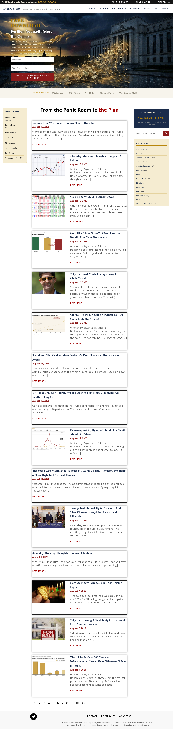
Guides (146, 8)
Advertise (125, 716)
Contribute (108, 716)
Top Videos (103, 8)
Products (135, 8)
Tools (156, 8)
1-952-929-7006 (47, 2)
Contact (92, 716)
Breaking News (120, 8)
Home (92, 8)
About (165, 8)
